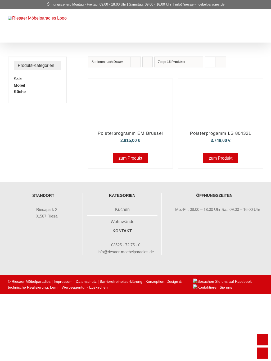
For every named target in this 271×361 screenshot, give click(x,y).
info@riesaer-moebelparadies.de (199, 4)
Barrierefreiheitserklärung (121, 281)
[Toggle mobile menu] (261, 25)
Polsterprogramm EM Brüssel (130, 133)
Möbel (19, 85)
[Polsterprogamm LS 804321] (220, 86)
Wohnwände (122, 221)
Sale (18, 79)
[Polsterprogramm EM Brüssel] (130, 86)
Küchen (122, 209)
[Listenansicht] (220, 62)
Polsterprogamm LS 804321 (220, 133)
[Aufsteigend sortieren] (147, 62)
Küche (20, 91)
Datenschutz (86, 281)
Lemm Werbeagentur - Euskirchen (79, 287)
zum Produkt (130, 158)
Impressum (63, 281)
